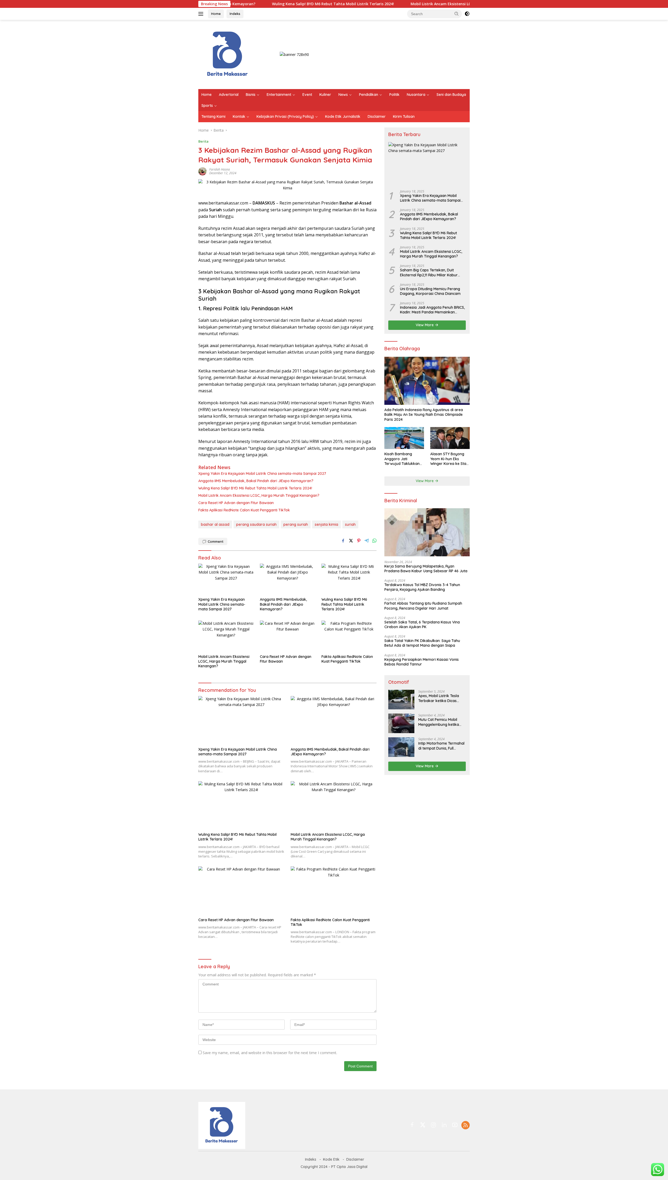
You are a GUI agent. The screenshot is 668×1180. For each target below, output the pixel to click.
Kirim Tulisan (404, 116)
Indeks (235, 13)
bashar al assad (215, 524)
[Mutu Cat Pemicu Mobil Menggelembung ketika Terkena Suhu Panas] (401, 723)
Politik (394, 94)
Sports (207, 105)
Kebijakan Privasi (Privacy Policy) (285, 116)
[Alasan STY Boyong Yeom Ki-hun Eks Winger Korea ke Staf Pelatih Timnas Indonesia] (450, 438)
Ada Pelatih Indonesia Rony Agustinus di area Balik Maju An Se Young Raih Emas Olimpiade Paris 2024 (423, 414)
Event (307, 94)
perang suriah (295, 524)
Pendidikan (368, 94)
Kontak (239, 116)
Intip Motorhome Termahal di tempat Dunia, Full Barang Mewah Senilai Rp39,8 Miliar (441, 745)
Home (216, 13)
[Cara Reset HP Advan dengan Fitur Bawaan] (287, 636)
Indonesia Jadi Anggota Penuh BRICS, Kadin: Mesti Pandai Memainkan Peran (432, 309)
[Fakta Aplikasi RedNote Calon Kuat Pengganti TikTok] (349, 636)
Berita (203, 141)
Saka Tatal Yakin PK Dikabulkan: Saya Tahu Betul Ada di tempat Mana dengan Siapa (422, 643)
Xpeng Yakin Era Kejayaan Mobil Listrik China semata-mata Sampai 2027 (262, 473)
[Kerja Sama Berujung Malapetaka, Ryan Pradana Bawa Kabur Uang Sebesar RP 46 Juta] (427, 532)
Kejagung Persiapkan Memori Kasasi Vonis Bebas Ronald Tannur (421, 662)
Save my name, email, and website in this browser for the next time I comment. (270, 1052)
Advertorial (228, 94)
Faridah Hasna (219, 169)
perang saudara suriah (256, 524)
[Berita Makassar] (227, 53)
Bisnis (250, 94)
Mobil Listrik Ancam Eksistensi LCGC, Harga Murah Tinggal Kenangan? (433, 4)
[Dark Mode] (467, 13)
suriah (350, 524)
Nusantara (416, 94)
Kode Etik (331, 1159)
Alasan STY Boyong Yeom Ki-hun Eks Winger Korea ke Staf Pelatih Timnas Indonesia (449, 459)
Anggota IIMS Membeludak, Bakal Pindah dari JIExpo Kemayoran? (255, 480)
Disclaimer (377, 116)
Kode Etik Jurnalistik (342, 116)
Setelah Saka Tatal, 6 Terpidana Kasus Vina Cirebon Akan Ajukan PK (422, 624)
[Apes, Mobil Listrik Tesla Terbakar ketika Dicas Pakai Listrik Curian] (401, 699)
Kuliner (325, 94)
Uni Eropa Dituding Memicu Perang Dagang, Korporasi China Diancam (430, 291)
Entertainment (279, 94)
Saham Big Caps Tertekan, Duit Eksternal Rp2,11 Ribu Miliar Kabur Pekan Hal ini (429, 272)
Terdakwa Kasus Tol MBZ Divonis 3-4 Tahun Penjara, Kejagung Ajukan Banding (422, 587)
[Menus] (201, 13)
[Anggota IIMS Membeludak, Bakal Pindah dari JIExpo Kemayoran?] (287, 579)
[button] (456, 13)
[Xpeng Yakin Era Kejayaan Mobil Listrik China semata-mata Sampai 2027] (226, 579)
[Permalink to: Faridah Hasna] (202, 170)
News (343, 94)
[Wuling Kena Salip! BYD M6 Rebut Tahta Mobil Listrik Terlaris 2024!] (349, 579)
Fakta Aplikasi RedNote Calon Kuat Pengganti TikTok (244, 510)
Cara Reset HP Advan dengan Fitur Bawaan (236, 502)
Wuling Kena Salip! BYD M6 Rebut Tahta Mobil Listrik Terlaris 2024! (292, 4)
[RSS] (465, 1125)
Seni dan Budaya (451, 94)
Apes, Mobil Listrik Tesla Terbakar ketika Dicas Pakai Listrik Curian (438, 698)
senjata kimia (326, 524)
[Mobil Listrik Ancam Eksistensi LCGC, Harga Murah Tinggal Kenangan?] (226, 636)
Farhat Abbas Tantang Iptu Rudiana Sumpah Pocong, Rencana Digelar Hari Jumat (423, 605)
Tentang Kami (213, 116)
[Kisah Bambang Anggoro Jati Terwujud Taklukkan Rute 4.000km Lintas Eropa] (404, 438)
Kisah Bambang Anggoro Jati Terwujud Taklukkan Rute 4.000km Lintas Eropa (402, 459)
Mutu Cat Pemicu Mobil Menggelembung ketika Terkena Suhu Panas (438, 722)
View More (425, 325)
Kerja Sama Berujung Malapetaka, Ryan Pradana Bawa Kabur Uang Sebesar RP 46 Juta (425, 568)
